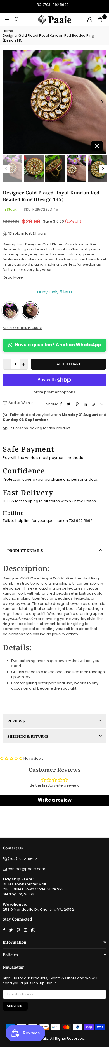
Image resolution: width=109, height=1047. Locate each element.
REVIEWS (16, 721)
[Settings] (90, 19)
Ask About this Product (22, 328)
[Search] (17, 19)
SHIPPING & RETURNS (28, 736)
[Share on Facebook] (61, 404)
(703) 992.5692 (55, 4)
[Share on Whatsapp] (94, 404)
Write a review (55, 800)
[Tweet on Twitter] (69, 404)
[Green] (10, 310)
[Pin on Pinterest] (78, 404)
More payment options (54, 392)
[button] (11, 758)
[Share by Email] (102, 404)
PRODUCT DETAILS (25, 550)
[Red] (30, 310)
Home (8, 31)
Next (102, 102)
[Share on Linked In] (86, 404)
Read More (13, 277)
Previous (7, 102)
